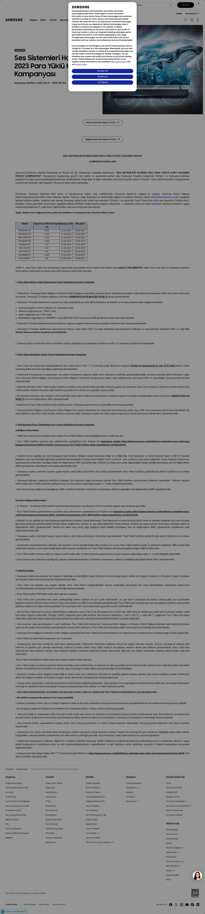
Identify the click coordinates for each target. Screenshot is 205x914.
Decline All (102, 77)
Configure (102, 82)
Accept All (102, 71)
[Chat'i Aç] (197, 876)
